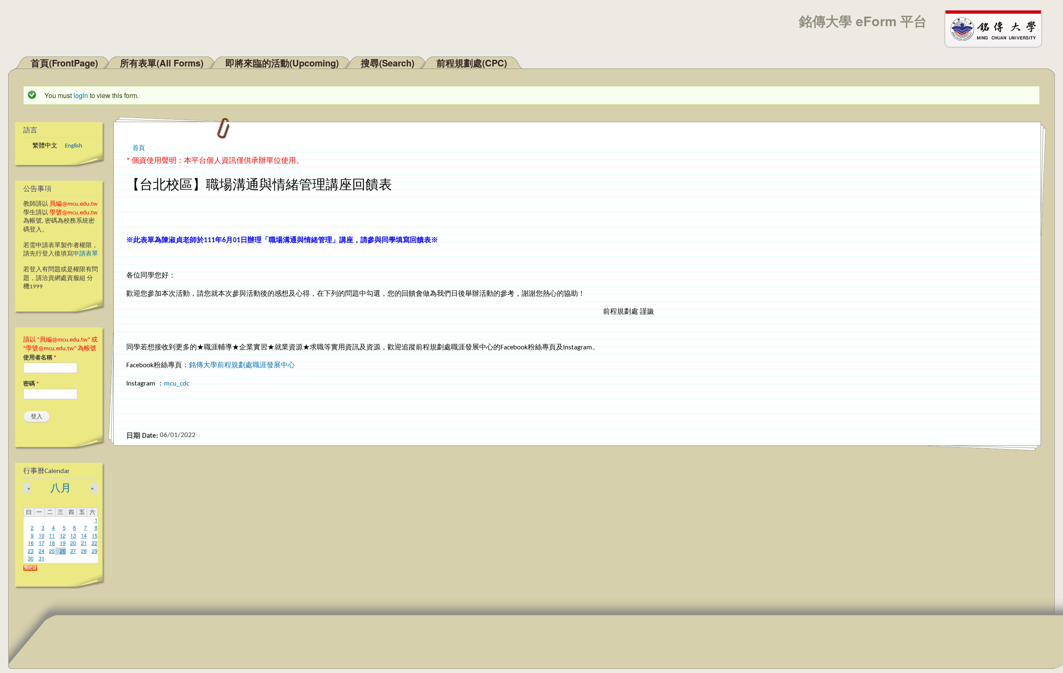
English (73, 146)
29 (95, 551)
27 (73, 551)
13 (73, 535)
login (80, 95)
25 (52, 551)
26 (63, 551)
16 (31, 543)
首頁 (138, 147)
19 (63, 543)
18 (52, 543)
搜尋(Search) (387, 62)
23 (31, 551)
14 (84, 535)
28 (84, 551)
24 (41, 551)
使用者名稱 (39, 358)
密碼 (31, 384)
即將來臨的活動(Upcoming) (282, 62)
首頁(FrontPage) (64, 62)
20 (73, 543)
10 (41, 535)
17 (41, 543)
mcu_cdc (177, 383)
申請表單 (85, 254)
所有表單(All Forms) (161, 62)
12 (63, 535)
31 (41, 558)
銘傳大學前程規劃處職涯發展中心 (242, 365)
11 (52, 535)
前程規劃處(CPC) (471, 62)
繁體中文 (44, 146)
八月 (60, 489)
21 (84, 543)
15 (95, 535)
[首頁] (997, 28)
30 (31, 558)
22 (95, 543)
